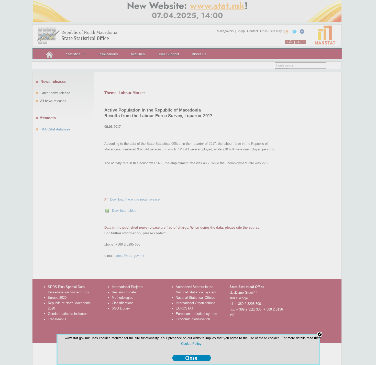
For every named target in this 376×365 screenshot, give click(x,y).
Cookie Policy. (191, 344)
